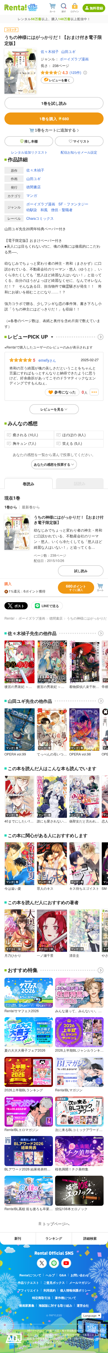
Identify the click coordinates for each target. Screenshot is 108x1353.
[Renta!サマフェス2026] (32, 7)
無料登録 (96, 8)
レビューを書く (59, 80)
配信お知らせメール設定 (79, 152)
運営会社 (83, 1305)
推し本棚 (31, 141)
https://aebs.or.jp (37, 1346)
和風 (44, 209)
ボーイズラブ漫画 (74, 58)
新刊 (17, 1238)
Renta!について (30, 1275)
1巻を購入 (54, 118)
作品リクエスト (28, 1282)
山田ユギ (68, 51)
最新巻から (31, 507)
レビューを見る (52, 409)
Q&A (62, 1275)
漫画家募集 (26, 1305)
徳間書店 (33, 186)
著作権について (65, 1298)
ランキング (53, 1238)
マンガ (31, 195)
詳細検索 (90, 1238)
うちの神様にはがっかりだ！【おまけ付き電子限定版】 (69, 519)
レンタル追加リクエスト (29, 152)
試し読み (81, 570)
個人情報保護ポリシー (75, 1290)
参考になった (65, 392)
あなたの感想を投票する (52, 464)
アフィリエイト (28, 1290)
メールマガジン (80, 1282)
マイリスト (81, 141)
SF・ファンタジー (73, 204)
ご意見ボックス (54, 1282)
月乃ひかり (12, 955)
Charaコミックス (40, 218)
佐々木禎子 (50, 51)
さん (47, 360)
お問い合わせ (80, 1275)
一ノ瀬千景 (45, 955)
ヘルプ (50, 1275)
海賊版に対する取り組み (55, 1305)
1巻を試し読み (54, 103)
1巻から (10, 507)
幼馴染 (31, 209)
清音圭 (74, 955)
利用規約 (49, 1290)
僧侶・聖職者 (62, 209)
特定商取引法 (41, 1298)
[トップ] (15, 7)
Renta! (9, 618)
